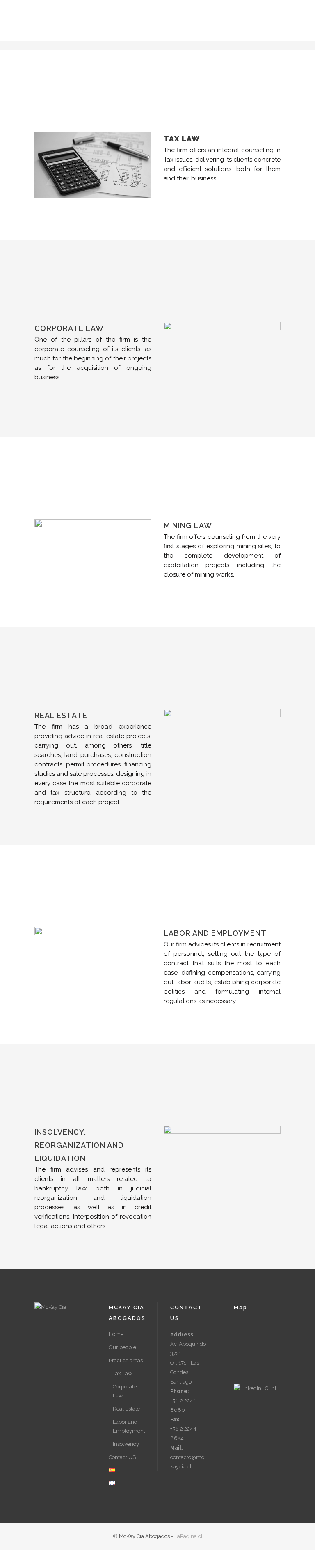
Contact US (122, 1457)
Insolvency (126, 1444)
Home (116, 1334)
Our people (122, 1347)
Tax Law (122, 1373)
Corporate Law (125, 1391)
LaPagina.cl (188, 1536)
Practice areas (126, 1360)
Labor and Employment (129, 1426)
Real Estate (126, 1409)
